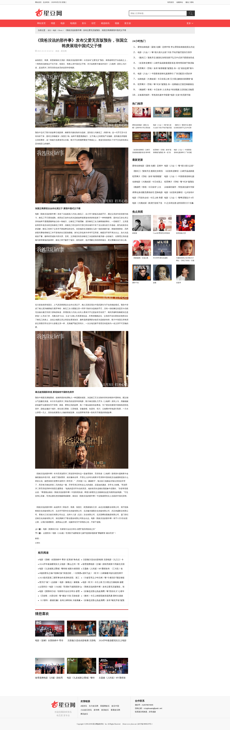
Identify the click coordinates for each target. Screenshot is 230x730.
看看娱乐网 (115, 710)
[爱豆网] (63, 708)
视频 (117, 23)
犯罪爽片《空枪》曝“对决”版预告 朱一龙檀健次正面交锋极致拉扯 (166, 85)
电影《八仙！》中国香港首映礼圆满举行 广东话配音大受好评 (165, 74)
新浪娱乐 (105, 710)
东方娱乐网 (93, 706)
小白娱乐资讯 (86, 710)
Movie (60, 30)
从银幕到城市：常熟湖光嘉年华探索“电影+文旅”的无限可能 (164, 95)
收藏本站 (179, 2)
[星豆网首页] (48, 13)
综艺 (93, 23)
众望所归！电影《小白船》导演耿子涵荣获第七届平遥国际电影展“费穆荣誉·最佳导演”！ (79, 533)
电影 (63, 23)
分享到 (37, 543)
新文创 (127, 23)
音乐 (84, 23)
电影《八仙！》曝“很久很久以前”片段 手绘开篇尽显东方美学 (165, 52)
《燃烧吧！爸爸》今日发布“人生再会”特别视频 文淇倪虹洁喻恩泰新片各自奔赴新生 (166, 90)
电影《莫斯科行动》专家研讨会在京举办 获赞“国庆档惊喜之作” (69, 529)
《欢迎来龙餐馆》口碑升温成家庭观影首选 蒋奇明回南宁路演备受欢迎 (166, 64)
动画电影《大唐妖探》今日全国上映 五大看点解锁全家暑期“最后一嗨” (165, 80)
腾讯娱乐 (84, 714)
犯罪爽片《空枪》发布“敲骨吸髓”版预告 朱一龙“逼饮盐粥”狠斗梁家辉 (166, 69)
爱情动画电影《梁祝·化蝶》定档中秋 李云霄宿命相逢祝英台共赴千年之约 (166, 48)
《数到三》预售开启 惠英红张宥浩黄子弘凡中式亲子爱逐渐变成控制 (166, 58)
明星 (53, 23)
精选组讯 (105, 23)
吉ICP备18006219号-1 (144, 724)
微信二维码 (190, 2)
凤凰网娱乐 (105, 706)
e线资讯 (84, 706)
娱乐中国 (115, 706)
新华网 (96, 710)
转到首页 (170, 2)
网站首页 (38, 2)
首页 (49, 30)
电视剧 (73, 23)
